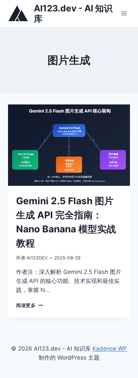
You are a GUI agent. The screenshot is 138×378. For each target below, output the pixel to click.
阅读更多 (29, 305)
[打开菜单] (124, 13)
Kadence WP (109, 348)
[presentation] (69, 145)
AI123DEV (37, 257)
